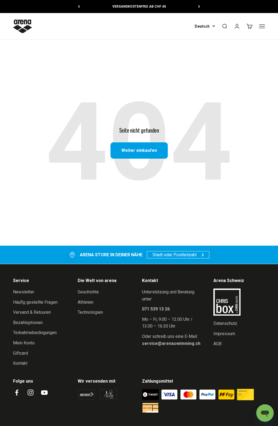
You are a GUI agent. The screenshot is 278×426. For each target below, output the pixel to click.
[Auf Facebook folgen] (16, 392)
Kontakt (20, 363)
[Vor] (199, 6)
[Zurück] (79, 6)
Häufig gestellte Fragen (35, 302)
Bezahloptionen (28, 322)
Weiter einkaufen (139, 150)
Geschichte (88, 291)
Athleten (85, 302)
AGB (217, 343)
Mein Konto (24, 342)
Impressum (224, 333)
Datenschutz (225, 323)
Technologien (90, 312)
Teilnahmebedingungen (35, 332)
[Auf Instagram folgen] (30, 392)
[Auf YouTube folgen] (44, 392)
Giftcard (20, 353)
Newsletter (23, 291)
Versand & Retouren (32, 312)
